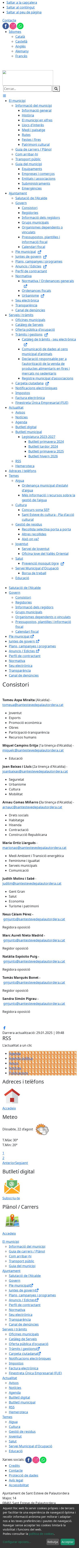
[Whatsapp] (20, 25)
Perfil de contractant (25, 656)
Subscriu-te (11, 1198)
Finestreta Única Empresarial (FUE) (35, 1373)
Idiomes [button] (15, 31)
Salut (13, 1441)
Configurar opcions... (17, 1542)
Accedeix (9, 1108)
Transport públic (21, 1261)
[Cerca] (56, 89)
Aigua (13, 1422)
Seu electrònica (20, 665)
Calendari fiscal (27, 631)
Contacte (9, 20)
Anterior (8, 1163)
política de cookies (41, 1534)
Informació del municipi (27, 1246)
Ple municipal (19, 636)
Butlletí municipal (22, 1402)
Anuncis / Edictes (22, 651)
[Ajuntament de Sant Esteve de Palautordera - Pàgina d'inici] (27, 77)
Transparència (20, 670)
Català (20, 36)
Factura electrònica (23, 1368)
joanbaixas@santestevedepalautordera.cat (35, 771)
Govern (14, 592)
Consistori (23, 597)
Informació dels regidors (34, 607)
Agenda (15, 1053)
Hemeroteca (18, 1412)
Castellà (21, 41)
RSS (12, 1407)
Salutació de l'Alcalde (25, 587)
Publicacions (18, 1073)
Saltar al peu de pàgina (24, 12)
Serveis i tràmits (14, 1329)
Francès (21, 56)
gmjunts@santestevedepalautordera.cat (34, 919)
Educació (16, 1451)
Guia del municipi (22, 1266)
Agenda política (21, 1058)
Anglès (20, 46)
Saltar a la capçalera (21, 2)
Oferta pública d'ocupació (28, 1344)
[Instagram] (13, 25)
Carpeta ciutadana (23, 1353)
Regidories (23, 602)
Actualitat (9, 1378)
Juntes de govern (22, 641)
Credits (14, 1465)
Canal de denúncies (24, 675)
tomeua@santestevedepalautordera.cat (32, 705)
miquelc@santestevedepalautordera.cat (33, 750)
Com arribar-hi (20, 1256)
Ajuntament (11, 1271)
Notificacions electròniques (30, 1358)
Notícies (15, 1068)
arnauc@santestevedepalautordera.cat (32, 807)
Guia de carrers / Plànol (27, 1251)
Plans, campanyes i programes (32, 646)
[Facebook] (6, 25)
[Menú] (4, 96)
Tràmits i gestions (22, 1348)
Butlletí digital (19, 1397)
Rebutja (52, 1542)
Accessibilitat (19, 1485)
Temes (7, 1417)
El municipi (10, 1241)
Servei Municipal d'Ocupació (30, 1446)
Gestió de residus (22, 1431)
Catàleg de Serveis (23, 1339)
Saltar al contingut (20, 7)
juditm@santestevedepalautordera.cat (31, 883)
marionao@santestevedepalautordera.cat (34, 847)
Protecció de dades (23, 1475)
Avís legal (16, 1480)
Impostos (16, 1363)
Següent (21, 1163)
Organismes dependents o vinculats (43, 617)
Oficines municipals (24, 1334)
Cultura (14, 1426)
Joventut (15, 1436)
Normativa (17, 661)
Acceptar (68, 1542)
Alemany (22, 51)
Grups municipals (28, 612)
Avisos (14, 1063)
